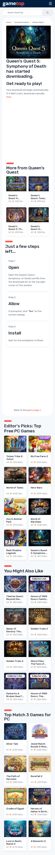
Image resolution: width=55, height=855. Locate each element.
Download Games (22, 22)
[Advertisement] (27, 130)
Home (8, 22)
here (8, 97)
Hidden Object (38, 22)
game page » (34, 410)
